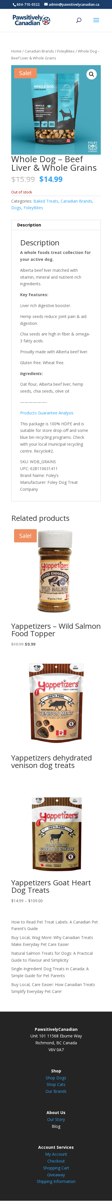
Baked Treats (45, 201)
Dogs (16, 207)
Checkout (56, 1161)
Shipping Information (56, 1181)
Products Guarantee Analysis (47, 413)
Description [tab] (29, 225)
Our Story (56, 1119)
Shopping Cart (56, 1168)
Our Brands (56, 1091)
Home (16, 51)
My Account (56, 1154)
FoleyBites (66, 51)
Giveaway (56, 1174)
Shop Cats (56, 1084)
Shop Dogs (56, 1077)
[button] (91, 74)
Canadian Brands (39, 51)
